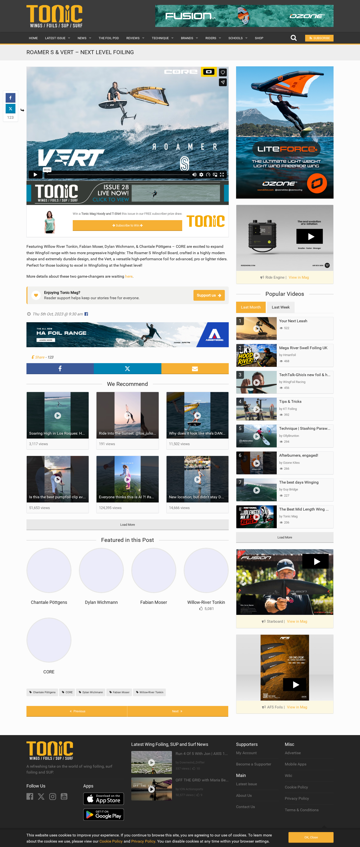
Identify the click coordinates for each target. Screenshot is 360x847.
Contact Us (245, 806)
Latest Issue (55, 38)
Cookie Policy (296, 787)
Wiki (288, 775)
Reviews (133, 38)
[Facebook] (30, 798)
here (128, 276)
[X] (42, 798)
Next (175, 711)
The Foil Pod (109, 38)
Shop (259, 38)
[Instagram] (53, 798)
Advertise (293, 753)
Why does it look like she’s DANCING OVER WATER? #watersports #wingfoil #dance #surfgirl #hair (199, 433)
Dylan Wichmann (101, 602)
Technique (160, 38)
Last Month (251, 307)
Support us (206, 295)
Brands (187, 38)
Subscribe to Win (127, 225)
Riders (210, 38)
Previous (79, 711)
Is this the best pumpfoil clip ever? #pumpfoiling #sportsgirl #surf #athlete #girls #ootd (59, 497)
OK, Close (311, 837)
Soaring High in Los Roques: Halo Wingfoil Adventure (59, 433)
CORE (48, 671)
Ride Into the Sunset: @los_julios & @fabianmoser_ (129, 433)
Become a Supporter (253, 764)
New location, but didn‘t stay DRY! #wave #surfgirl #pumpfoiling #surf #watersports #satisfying (199, 497)
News (82, 38)
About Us (244, 795)
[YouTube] (64, 798)
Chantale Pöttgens (49, 602)
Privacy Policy (297, 798)
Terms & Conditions (302, 810)
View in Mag (299, 277)
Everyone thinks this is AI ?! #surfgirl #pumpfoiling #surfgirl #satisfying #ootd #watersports (129, 497)
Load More (127, 524)
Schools (235, 38)
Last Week (281, 307)
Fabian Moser (153, 602)
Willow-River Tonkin (206, 602)
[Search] (293, 38)
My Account (246, 753)
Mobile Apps (295, 764)
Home (33, 38)
